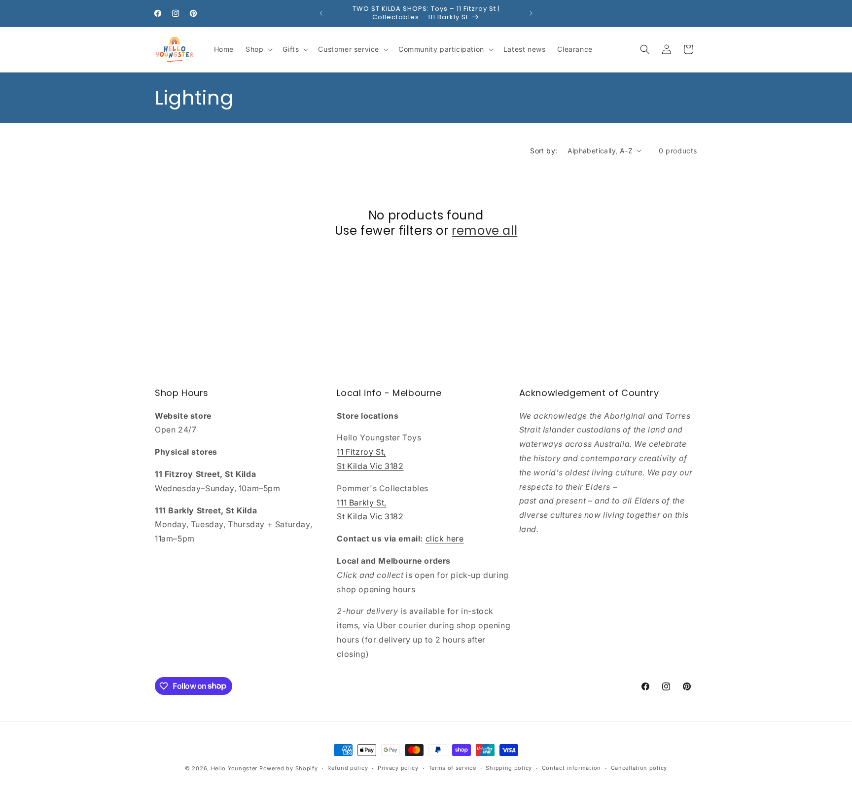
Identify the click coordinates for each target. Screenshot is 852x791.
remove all (484, 230)
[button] (258, 49)
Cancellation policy (639, 767)
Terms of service (452, 767)
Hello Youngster (234, 768)
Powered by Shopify (288, 768)
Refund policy (347, 767)
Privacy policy (398, 767)
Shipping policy (509, 767)
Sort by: (543, 150)
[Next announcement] (531, 13)
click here (445, 538)
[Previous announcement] (321, 13)
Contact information (571, 767)
